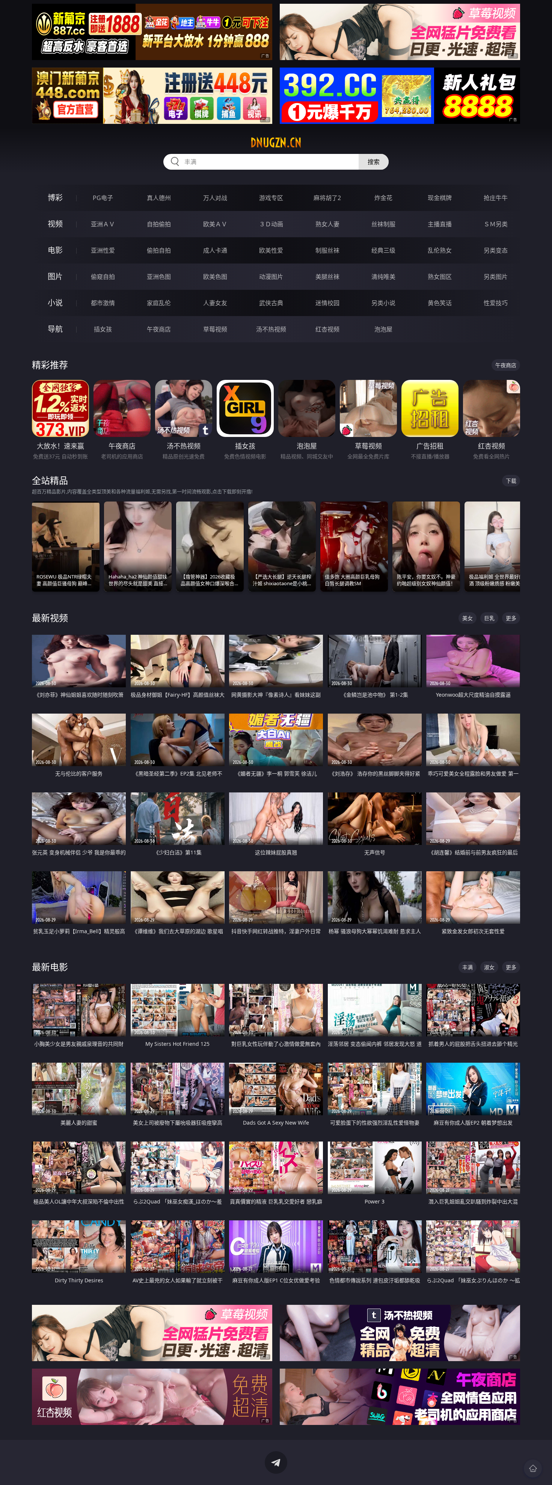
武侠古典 (271, 303)
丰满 (467, 967)
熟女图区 (440, 277)
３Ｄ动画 (271, 224)
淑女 (489, 967)
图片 (55, 276)
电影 (55, 250)
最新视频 (50, 617)
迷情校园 (327, 303)
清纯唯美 (383, 277)
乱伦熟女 (440, 250)
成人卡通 (215, 250)
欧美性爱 (271, 250)
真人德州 (159, 198)
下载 (511, 480)
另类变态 (496, 250)
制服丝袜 (327, 250)
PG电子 (103, 198)
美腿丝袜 (327, 277)
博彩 (55, 198)
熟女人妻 (327, 224)
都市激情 (103, 303)
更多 (511, 618)
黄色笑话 (440, 303)
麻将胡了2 (327, 198)
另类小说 (383, 303)
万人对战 (215, 198)
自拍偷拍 (159, 224)
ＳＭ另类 (496, 224)
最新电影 (50, 967)
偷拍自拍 (159, 250)
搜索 (374, 162)
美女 (467, 618)
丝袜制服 (383, 224)
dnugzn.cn (276, 142)
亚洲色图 (159, 277)
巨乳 (489, 618)
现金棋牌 (440, 198)
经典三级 (383, 250)
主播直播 (440, 224)
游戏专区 (271, 198)
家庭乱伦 (159, 303)
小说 (55, 303)
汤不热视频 (271, 329)
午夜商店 (159, 329)
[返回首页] (533, 1468)
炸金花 (383, 198)
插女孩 (103, 329)
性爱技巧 (496, 303)
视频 (55, 224)
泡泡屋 (383, 329)
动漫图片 (271, 277)
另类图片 (496, 277)
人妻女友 (215, 303)
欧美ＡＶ (215, 224)
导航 (55, 329)
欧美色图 (215, 277)
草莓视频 (215, 329)
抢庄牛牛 (496, 198)
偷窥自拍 (103, 277)
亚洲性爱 (103, 250)
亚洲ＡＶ (103, 224)
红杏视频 (327, 329)
